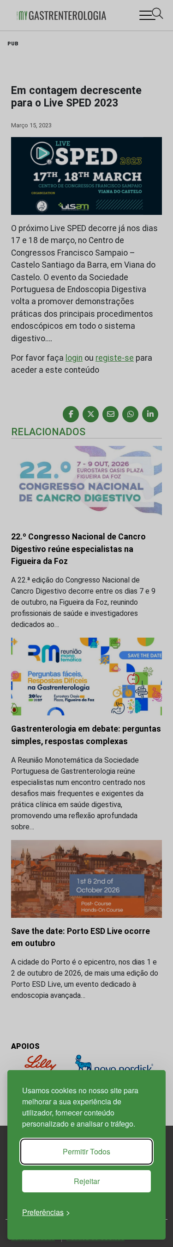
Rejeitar (87, 1181)
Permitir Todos (86, 1151)
